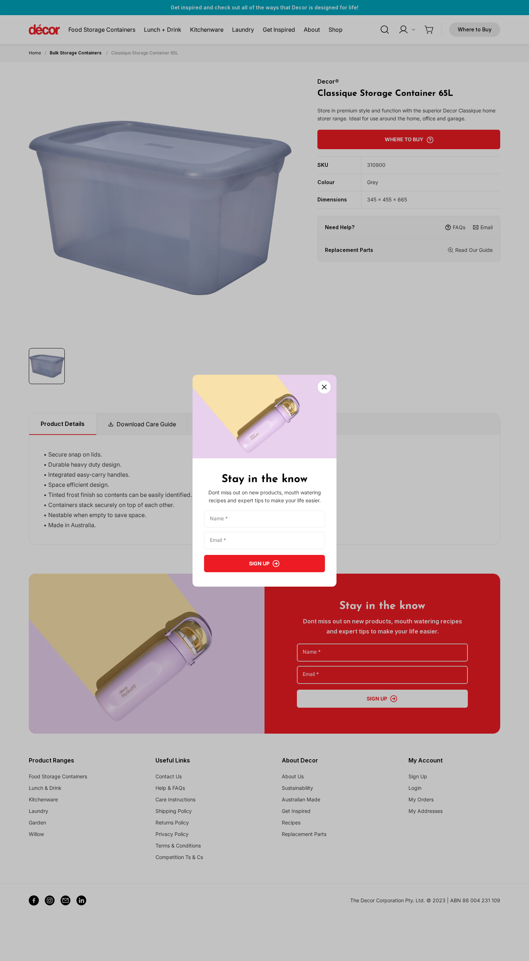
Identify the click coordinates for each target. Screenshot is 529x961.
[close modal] (324, 387)
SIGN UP (259, 563)
